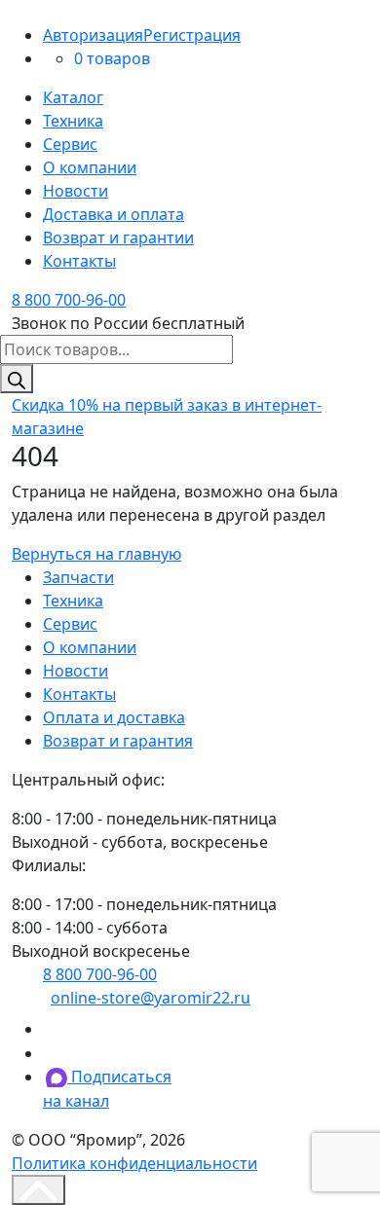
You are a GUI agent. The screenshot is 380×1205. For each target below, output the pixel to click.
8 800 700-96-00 (69, 299)
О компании (89, 167)
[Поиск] (16, 378)
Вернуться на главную (96, 554)
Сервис (70, 144)
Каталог (73, 97)
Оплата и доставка (114, 717)
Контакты (79, 261)
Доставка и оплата (113, 214)
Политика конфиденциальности (134, 1163)
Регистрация (192, 35)
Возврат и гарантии (118, 237)
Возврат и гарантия (118, 740)
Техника (73, 120)
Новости (75, 190)
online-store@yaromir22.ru (150, 997)
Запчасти (78, 577)
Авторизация (93, 35)
